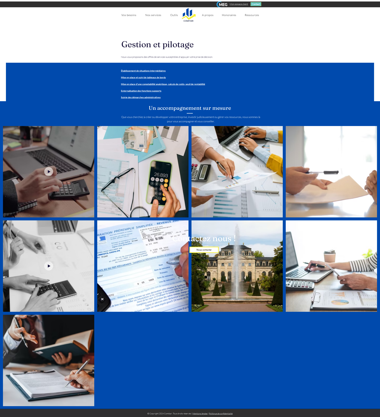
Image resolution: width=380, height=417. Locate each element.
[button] (129, 15)
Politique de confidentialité (221, 413)
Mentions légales (200, 413)
